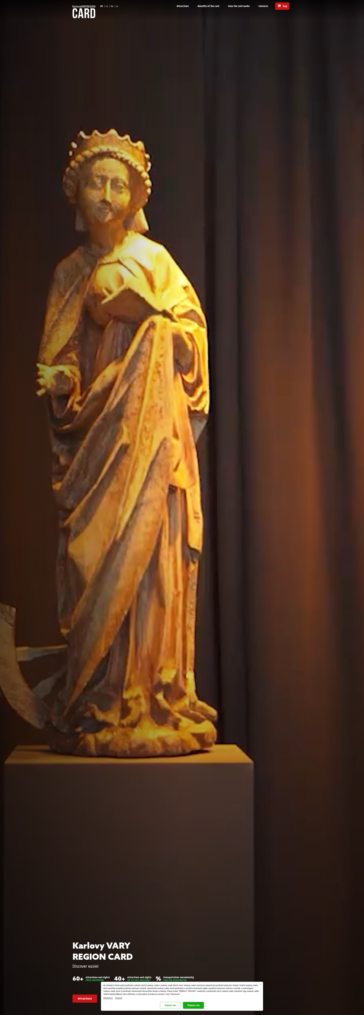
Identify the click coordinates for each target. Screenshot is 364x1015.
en (101, 6)
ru (117, 6)
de (112, 6)
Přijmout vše (193, 1005)
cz (107, 6)
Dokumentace (108, 998)
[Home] (84, 11)
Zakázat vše (170, 1005)
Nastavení (118, 998)
